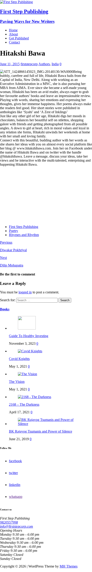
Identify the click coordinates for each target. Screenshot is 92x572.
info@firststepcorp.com (16, 526)
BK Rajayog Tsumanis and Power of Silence (40, 431)
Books (4, 309)
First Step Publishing (23, 227)
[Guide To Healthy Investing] (27, 328)
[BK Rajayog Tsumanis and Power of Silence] (50, 424)
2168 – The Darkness (24, 404)
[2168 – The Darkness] (34, 397)
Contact (14, 42)
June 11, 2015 (10, 64)
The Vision (17, 382)
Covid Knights (19, 359)
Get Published (19, 38)
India (55, 64)
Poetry (13, 231)
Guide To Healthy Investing (28, 336)
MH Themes (68, 566)
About (13, 34)
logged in (25, 292)
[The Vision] (27, 374)
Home (13, 30)
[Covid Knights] (30, 351)
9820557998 (9, 522)
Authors (44, 64)
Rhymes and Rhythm (24, 235)
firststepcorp (29, 64)
